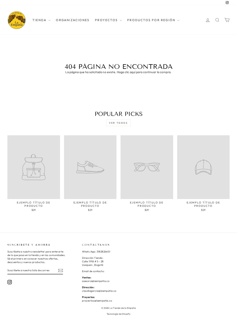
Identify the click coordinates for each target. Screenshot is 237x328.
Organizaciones (72, 20)
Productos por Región (151, 20)
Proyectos (107, 20)
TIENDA (40, 20)
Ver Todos (118, 122)
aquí (133, 72)
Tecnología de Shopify (118, 313)
